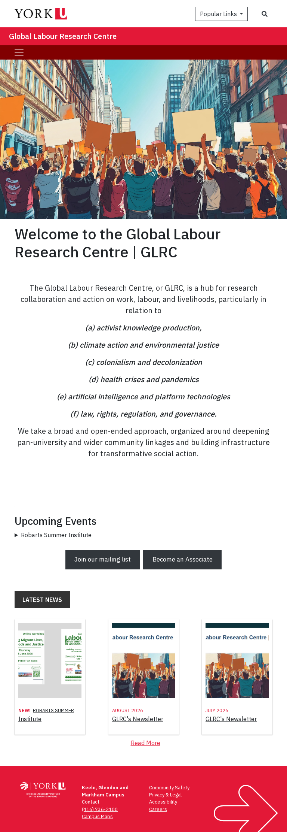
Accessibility (163, 802)
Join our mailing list (102, 559)
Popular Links (219, 14)
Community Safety (169, 787)
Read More (145, 743)
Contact (90, 802)
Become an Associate (182, 559)
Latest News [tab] (42, 599)
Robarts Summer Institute (56, 535)
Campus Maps (97, 816)
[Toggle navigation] (19, 52)
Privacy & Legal (165, 795)
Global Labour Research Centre (63, 36)
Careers (158, 809)
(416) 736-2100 (100, 809)
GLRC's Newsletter (137, 719)
